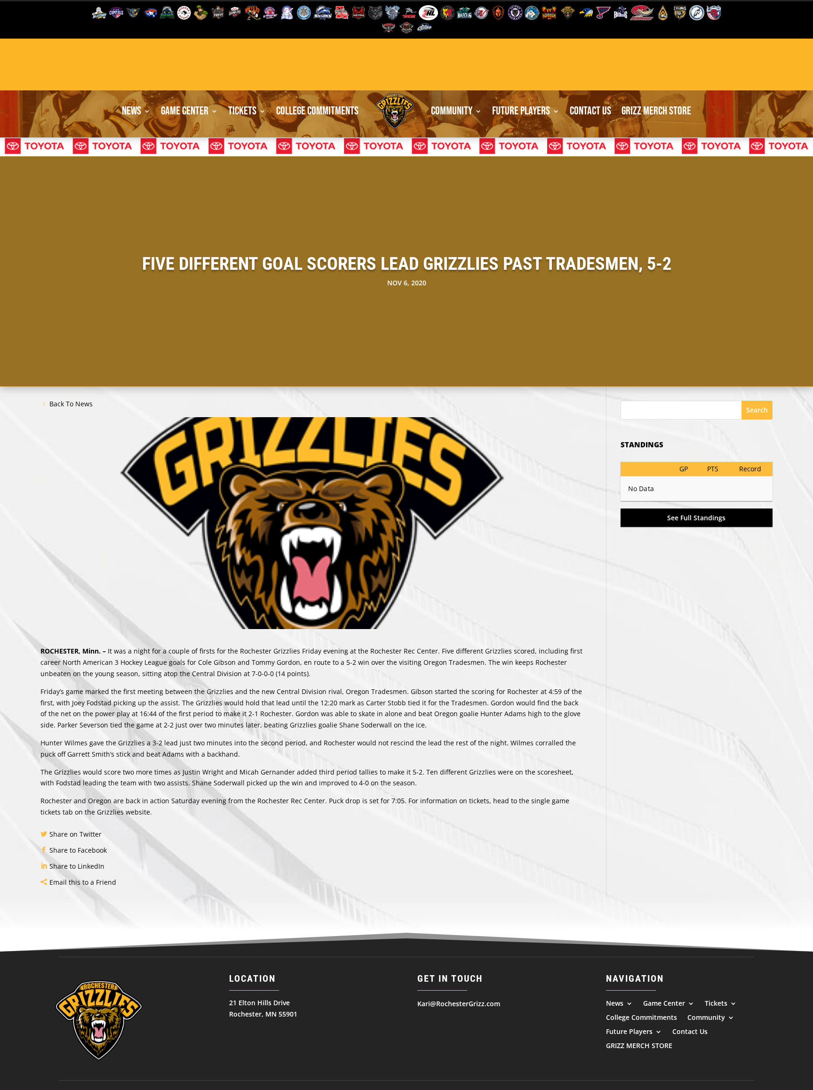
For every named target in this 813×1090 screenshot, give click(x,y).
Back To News (71, 403)
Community (451, 111)
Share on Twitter (75, 834)
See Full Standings (696, 517)
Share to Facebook (78, 850)
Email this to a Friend (82, 882)
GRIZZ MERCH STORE (656, 111)
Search (757, 409)
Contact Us (590, 111)
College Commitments (317, 111)
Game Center (184, 111)
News (131, 111)
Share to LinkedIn (76, 866)
